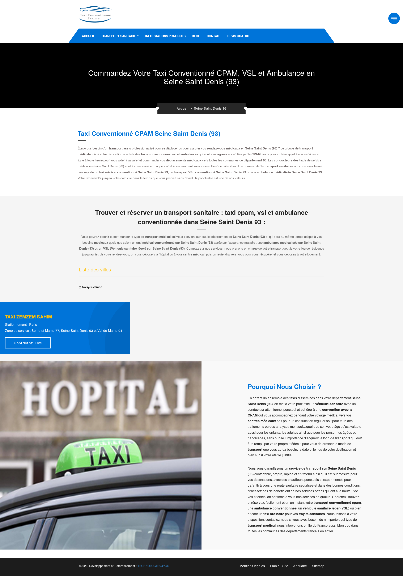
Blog (196, 36)
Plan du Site (279, 565)
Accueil (88, 36)
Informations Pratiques (165, 36)
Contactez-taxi (28, 343)
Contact (214, 36)
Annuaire (300, 565)
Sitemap (318, 565)
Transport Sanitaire (118, 36)
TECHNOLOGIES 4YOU (153, 566)
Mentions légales (252, 565)
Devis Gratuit (238, 36)
